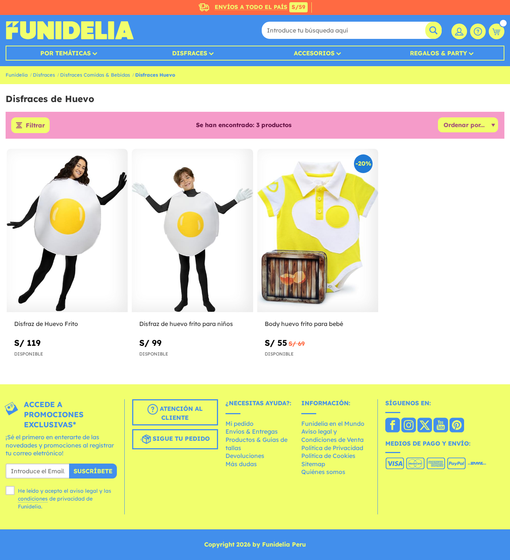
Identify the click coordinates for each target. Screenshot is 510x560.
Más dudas (241, 464)
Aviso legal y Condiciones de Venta (332, 435)
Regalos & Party (438, 53)
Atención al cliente (180, 413)
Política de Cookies (328, 455)
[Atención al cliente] (478, 31)
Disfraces (189, 53)
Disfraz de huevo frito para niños (186, 323)
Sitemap (313, 464)
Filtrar (35, 125)
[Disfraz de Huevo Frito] (67, 231)
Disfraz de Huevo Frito (46, 323)
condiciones (33, 498)
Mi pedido (240, 423)
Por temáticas (65, 53)
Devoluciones (245, 455)
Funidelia (17, 75)
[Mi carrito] (496, 31)
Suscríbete (93, 471)
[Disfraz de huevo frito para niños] (192, 231)
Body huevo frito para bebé (304, 323)
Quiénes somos (323, 472)
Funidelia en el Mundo (332, 423)
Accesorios (314, 53)
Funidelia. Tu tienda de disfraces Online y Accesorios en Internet (70, 30)
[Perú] (392, 426)
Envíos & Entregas (252, 431)
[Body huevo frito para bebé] (317, 231)
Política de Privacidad (332, 448)
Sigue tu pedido (180, 438)
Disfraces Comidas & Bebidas (95, 75)
